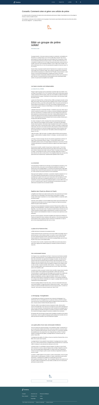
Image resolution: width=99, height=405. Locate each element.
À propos (24, 393)
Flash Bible (33, 398)
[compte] (79, 2)
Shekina (18, 2)
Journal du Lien (34, 393)
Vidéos (41, 398)
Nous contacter (25, 396)
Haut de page (49, 380)
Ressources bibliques (44, 393)
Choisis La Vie (34, 396)
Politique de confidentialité (40, 402)
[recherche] (76, 2)
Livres (41, 396)
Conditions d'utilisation (49, 402)
